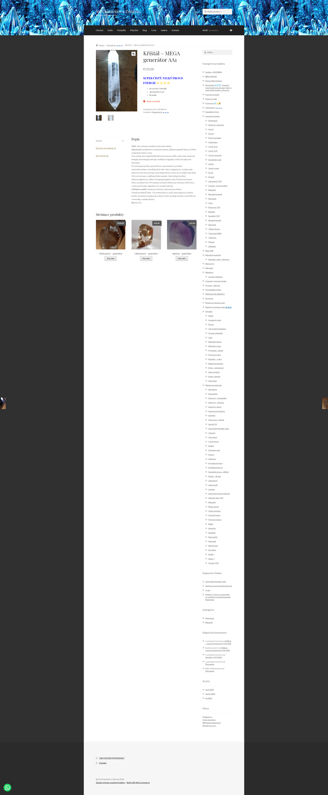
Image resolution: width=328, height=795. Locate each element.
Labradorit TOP (215, 181)
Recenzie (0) (102, 156)
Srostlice (209, 298)
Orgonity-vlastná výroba (215, 281)
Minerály (209, 622)
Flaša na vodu (211, 99)
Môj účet (134, 30)
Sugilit (211, 554)
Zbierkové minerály (213, 385)
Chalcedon (212, 142)
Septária (212, 528)
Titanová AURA (215, 233)
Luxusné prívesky (212, 116)
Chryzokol (212, 437)
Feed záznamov (209, 720)
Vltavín (211, 242)
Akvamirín (212, 389)
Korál (210, 173)
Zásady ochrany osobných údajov (110, 782)
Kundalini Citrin (212, 112)
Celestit (211, 433)
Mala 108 (209, 251)
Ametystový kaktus (216, 411)
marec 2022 (210, 694)
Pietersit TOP (214, 207)
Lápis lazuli (213, 485)
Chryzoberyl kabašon (217, 329)
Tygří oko (212, 238)
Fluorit (211, 455)
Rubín (210, 524)
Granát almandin (215, 333)
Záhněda (212, 246)
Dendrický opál (214, 160)
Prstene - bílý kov (212, 285)
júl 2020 (208, 698)
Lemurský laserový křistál (219, 494)
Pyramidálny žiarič (213, 290)
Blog (145, 30)
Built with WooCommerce (138, 782)
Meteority (209, 264)
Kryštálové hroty (215, 467)
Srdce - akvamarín (216, 368)
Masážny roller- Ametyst (218, 259)
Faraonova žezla (212, 94)
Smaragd (212, 225)
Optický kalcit (214, 515)
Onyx (210, 203)
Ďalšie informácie (106, 148)
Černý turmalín (214, 138)
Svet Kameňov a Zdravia (118, 11)
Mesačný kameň (215, 194)
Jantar (211, 164)
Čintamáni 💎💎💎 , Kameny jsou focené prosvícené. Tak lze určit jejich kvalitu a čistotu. (218, 87)
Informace (209, 618)
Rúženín (211, 212)
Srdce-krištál (213, 372)
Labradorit (213, 481)
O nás (153, 30)
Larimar (211, 489)
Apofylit (211, 415)
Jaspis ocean (213, 168)
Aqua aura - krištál (216, 420)
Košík (110, 30)
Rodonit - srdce (215, 359)
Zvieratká (212, 381)
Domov (102, 45)
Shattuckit (213, 537)
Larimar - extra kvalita (217, 186)
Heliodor (212, 459)
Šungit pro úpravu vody (215, 303)
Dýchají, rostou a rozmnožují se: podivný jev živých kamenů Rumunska (217, 597)
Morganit (212, 199)
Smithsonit (213, 546)
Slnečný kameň (214, 220)
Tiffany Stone (214, 229)
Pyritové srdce (214, 355)
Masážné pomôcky (213, 255)
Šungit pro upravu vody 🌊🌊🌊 (218, 307)
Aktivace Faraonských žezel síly (218, 586)
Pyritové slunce (214, 520)
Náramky (209, 268)
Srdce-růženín (214, 376)
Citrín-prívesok (214, 155)
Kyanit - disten (214, 476)
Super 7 (211, 559)
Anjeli (210, 316)
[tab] (110, 141)
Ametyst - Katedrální (217, 398)
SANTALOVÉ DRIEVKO (215, 294)
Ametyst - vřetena (216, 402)
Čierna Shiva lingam (213, 81)
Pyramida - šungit (215, 350)
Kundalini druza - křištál (218, 472)
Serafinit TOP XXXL (213, 657)
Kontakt (175, 30)
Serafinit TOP (214, 216)
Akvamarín (212, 121)
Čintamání (209, 664)
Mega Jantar (213, 507)
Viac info (110, 258)
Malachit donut (215, 342)
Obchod (99, 30)
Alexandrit (213, 394)
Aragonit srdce (214, 320)
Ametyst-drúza (214, 407)
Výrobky (208, 311)
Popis (99, 141)
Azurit (211, 129)
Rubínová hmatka (215, 363)
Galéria (164, 30)
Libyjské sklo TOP (215, 498)
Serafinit (212, 533)
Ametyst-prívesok (216, 125)
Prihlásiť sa (207, 717)
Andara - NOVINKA (213, 72)
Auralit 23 (212, 424)
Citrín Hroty (213, 441)
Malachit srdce (214, 346)
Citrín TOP (213, 151)
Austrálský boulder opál (218, 429)
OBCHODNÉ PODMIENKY (111, 758)
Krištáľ (211, 177)
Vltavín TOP (213, 563)
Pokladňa (121, 30)
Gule (210, 337)
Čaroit (211, 134)
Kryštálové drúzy (215, 463)
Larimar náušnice (215, 277)
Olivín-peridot (214, 511)
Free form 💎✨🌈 (213, 103)
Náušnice (209, 272)
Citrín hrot (213, 147)
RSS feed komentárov (212, 723)
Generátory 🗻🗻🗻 (114, 45)
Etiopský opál (214, 450)
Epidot (211, 446)
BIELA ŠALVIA (211, 76)
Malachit (212, 190)
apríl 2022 (209, 690)
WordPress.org (209, 726)
